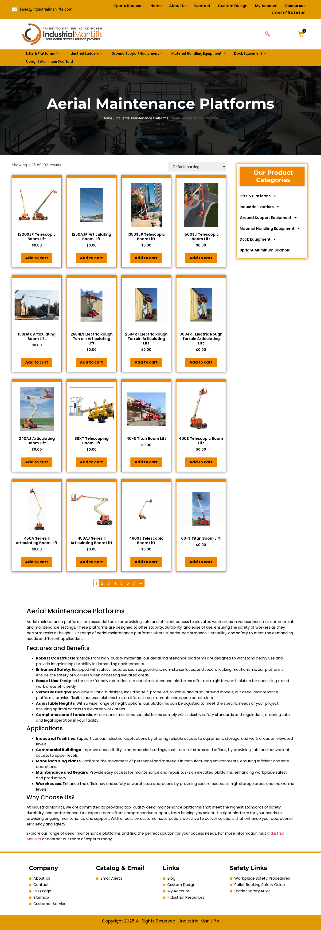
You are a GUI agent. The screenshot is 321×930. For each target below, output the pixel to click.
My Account (266, 5)
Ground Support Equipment (135, 53)
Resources (295, 5)
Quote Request (128, 5)
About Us (178, 5)
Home (156, 5)
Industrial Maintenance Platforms (141, 118)
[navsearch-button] (267, 34)
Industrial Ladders (83, 53)
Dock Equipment (248, 53)
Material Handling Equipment (196, 53)
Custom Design (232, 5)
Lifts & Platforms (40, 53)
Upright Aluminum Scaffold (49, 61)
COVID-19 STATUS (288, 13)
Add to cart (36, 258)
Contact (202, 5)
